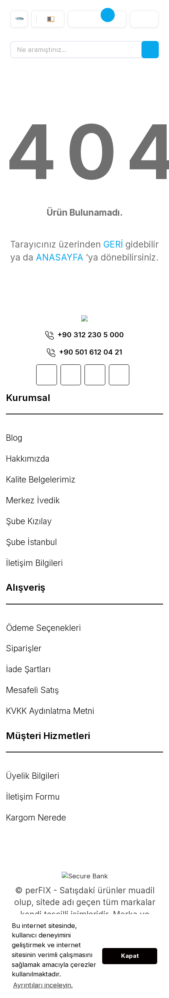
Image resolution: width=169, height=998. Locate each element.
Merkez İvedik (33, 500)
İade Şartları (28, 669)
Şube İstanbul (31, 542)
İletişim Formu (33, 797)
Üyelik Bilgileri (32, 776)
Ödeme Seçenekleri (43, 628)
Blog (14, 438)
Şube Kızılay (29, 521)
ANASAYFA (59, 257)
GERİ (113, 244)
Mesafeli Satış (32, 690)
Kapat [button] (130, 955)
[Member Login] (144, 19)
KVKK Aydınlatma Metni (50, 711)
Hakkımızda (28, 459)
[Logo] (19, 19)
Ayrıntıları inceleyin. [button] (43, 985)
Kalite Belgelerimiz (40, 479)
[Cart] (97, 19)
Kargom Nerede (36, 817)
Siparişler (24, 648)
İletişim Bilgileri (34, 563)
